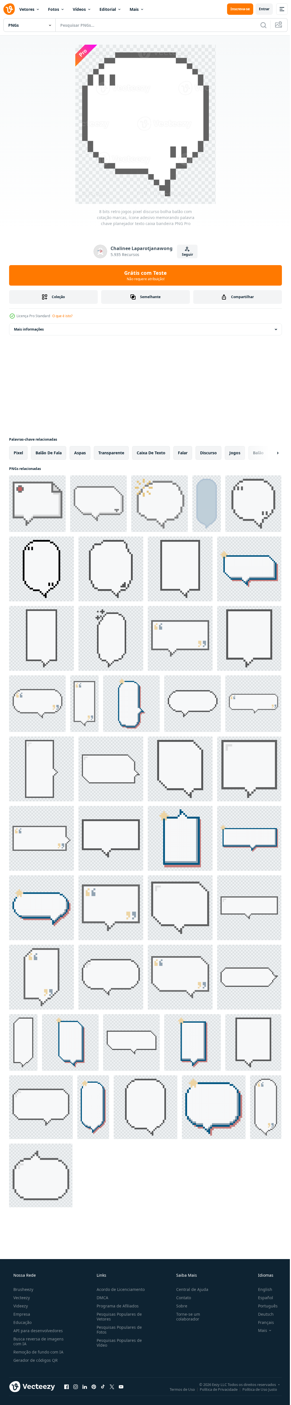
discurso (208, 452)
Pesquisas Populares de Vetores (117, 1316)
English (261, 1289)
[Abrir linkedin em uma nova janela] (84, 1386)
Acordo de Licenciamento (119, 1289)
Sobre (178, 1306)
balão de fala (49, 452)
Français (262, 1322)
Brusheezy (23, 1289)
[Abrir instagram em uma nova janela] (75, 1386)
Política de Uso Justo (255, 1389)
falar (183, 452)
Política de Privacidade (214, 1389)
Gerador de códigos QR (35, 1360)
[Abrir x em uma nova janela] (112, 1386)
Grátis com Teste (143, 275)
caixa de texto (151, 452)
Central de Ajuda (189, 1289)
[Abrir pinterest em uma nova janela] (94, 1386)
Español (261, 1297)
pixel (18, 452)
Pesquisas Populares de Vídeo (117, 1343)
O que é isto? (62, 315)
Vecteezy (21, 1297)
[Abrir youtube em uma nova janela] (121, 1386)
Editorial (107, 9)
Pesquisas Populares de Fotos (117, 1329)
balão (258, 452)
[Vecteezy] (9, 9)
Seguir (185, 254)
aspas (80, 452)
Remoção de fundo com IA (38, 1352)
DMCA (101, 1297)
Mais (134, 9)
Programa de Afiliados (116, 1306)
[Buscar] (259, 25)
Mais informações (29, 329)
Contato (180, 1297)
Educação (22, 1322)
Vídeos (79, 9)
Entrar (260, 9)
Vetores (26, 9)
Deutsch (262, 1314)
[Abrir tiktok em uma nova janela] (103, 1386)
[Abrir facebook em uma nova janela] (66, 1386)
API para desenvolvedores (37, 1330)
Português (264, 1306)
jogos (234, 452)
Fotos (53, 9)
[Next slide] (268, 453)
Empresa (21, 1314)
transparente (111, 452)
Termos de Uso (178, 1389)
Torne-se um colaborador (185, 1316)
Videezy (20, 1306)
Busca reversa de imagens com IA (38, 1341)
